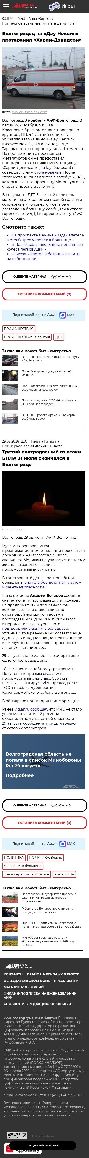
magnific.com (13, 529)
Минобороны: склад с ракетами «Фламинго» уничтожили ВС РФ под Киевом (48, 941)
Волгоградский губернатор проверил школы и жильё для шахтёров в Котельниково (49, 897)
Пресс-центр (66, 981)
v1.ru (47, 683)
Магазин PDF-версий (24, 987)
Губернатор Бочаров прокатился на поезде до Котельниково (47, 910)
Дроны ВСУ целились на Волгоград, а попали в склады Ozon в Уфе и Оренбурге (51, 924)
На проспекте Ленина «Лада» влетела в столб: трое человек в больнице (45, 237)
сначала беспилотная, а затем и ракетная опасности (41, 584)
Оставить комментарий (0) (44, 294)
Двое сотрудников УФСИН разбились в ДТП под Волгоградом (50, 402)
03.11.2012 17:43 (13, 19)
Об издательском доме (27, 981)
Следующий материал (43, 1145)
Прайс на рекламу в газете (53, 974)
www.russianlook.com (29, 112)
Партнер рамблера (43, 1136)
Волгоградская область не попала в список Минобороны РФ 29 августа (43, 760)
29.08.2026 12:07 (15, 441)
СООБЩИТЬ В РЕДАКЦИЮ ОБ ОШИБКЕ (38, 1004)
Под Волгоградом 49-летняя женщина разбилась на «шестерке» (49, 387)
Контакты (13, 974)
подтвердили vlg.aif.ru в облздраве (35, 628)
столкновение (48, 172)
